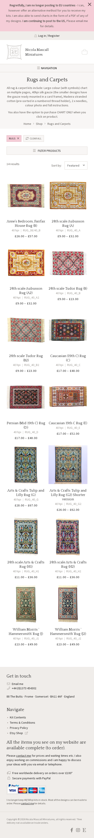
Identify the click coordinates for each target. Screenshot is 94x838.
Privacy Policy (19, 728)
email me (82, 21)
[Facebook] (71, 830)
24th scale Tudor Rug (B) (68, 288)
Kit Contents (18, 717)
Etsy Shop (17, 733)
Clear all (35, 138)
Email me (17, 684)
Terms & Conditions (22, 722)
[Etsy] (84, 830)
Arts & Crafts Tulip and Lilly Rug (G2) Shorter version (68, 495)
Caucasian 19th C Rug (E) (68, 423)
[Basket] (84, 51)
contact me (23, 756)
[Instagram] (78, 830)
